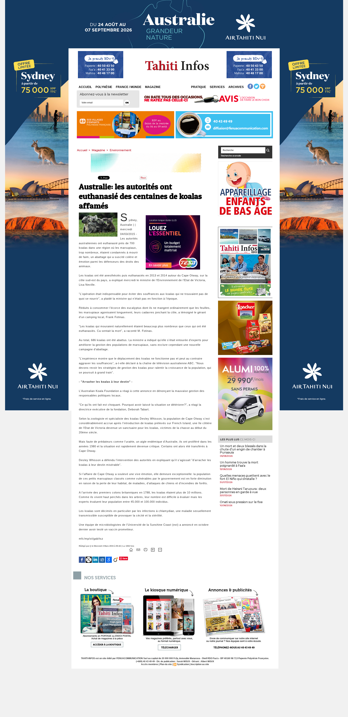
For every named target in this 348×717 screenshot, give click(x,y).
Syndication (183, 664)
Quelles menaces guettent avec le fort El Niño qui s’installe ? (245, 477)
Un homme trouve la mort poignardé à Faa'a (239, 464)
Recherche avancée (231, 155)
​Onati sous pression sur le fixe (241, 502)
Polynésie (104, 87)
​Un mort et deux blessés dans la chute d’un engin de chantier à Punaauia (243, 449)
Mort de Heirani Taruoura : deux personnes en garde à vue (243, 490)
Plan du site (166, 664)
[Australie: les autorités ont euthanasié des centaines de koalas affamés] (98, 214)
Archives (236, 87)
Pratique (198, 87)
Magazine (153, 87)
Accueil (85, 87)
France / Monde (128, 87)
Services (217, 87)
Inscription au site (200, 664)
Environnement (120, 150)
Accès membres (149, 664)
